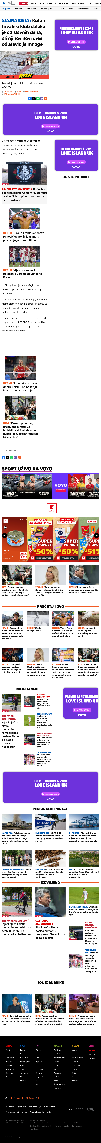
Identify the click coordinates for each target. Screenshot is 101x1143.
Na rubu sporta (47, 8)
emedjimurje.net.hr (37, 1123)
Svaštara (74, 1073)
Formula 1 (23, 1080)
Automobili (57, 1088)
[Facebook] (30, 98)
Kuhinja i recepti (59, 1057)
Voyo (37, 1084)
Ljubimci (57, 1065)
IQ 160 (89, 3)
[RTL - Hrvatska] (80, 1109)
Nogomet (6, 8)
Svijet (7, 1054)
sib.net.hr (49, 1123)
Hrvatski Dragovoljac (10, 450)
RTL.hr (8, 1123)
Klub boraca (31, 8)
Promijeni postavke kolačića (40, 1112)
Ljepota (56, 1061)
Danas (9, 1045)
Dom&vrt (57, 1054)
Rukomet (18, 8)
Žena (73, 3)
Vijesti (8, 1050)
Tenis (71, 8)
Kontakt (24, 1112)
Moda (56, 1069)
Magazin (51, 3)
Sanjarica (92, 1058)
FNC (96, 8)
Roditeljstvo (58, 1077)
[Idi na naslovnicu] (10, 6)
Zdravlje (56, 1080)
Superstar (39, 1073)
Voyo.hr (24, 1123)
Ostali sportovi (84, 8)
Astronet (74, 1050)
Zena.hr (16, 1123)
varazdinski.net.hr (75, 1123)
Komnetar (75, 1061)
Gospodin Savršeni (42, 1077)
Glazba (38, 1057)
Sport (34, 3)
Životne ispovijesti (60, 1084)
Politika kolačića (49, 1106)
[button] (4, 476)
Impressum (10, 1106)
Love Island (39, 1069)
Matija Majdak (31, 92)
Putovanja (57, 1073)
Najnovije (92, 1054)
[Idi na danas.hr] (23, 3)
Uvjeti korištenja (34, 1106)
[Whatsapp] (38, 98)
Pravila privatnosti (12, 1112)
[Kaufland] (50, 509)
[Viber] (41, 98)
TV (36, 1065)
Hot (42, 3)
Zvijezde (38, 1050)
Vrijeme (8, 1077)
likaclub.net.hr (35, 1129)
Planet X (74, 1069)
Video (92, 1050)
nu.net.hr (79, 1126)
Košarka (61, 8)
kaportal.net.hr (61, 1123)
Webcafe (63, 3)
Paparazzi (39, 1061)
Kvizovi (74, 1077)
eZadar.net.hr (69, 1126)
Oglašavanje (21, 1106)
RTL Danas (9, 1061)
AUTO (81, 3)
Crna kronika (10, 1057)
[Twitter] (34, 98)
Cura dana (75, 1054)
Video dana (75, 1080)
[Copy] (45, 98)
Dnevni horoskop (77, 1057)
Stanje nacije (10, 1069)
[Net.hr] (91, 1109)
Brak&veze (57, 1050)
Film (37, 1054)
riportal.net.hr (35, 1126)
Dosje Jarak (9, 1073)
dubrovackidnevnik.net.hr (51, 1126)
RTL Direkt (9, 1065)
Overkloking (76, 1065)
